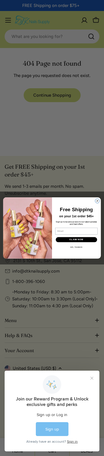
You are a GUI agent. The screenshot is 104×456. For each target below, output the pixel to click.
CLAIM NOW (76, 239)
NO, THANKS (76, 247)
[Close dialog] (97, 201)
